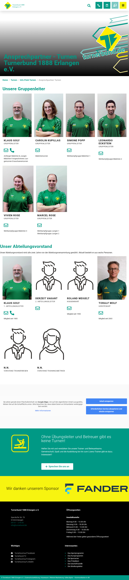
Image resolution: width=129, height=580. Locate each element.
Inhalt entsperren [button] (106, 401)
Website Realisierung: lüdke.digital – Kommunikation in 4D (70, 577)
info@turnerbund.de (19, 525)
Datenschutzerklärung (32, 577)
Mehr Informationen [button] (43, 411)
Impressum (45, 577)
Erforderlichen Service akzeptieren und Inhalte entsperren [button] (106, 410)
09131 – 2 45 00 (17, 523)
